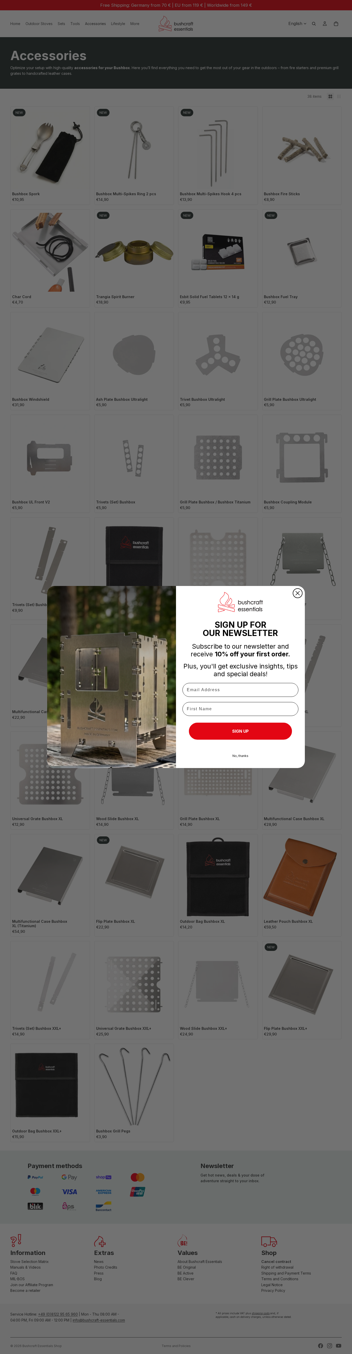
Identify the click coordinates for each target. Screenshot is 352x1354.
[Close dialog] (297, 593)
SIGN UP (240, 731)
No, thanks (240, 756)
